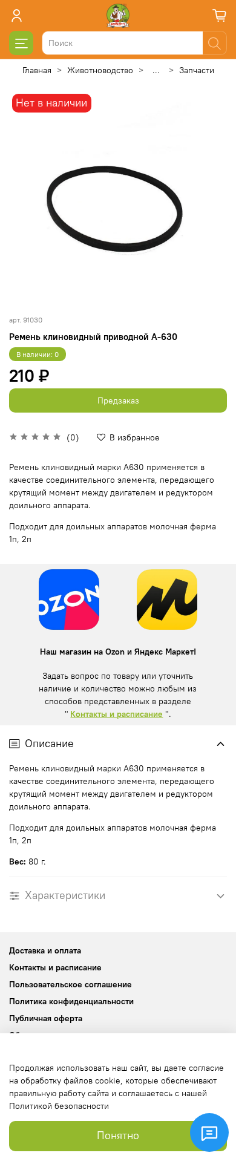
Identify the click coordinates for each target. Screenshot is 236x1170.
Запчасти (196, 70)
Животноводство (100, 70)
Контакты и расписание (116, 713)
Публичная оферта (45, 1018)
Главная (36, 70)
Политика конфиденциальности (71, 1001)
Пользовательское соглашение (70, 984)
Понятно (118, 1135)
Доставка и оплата (45, 950)
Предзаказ (118, 400)
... (156, 70)
